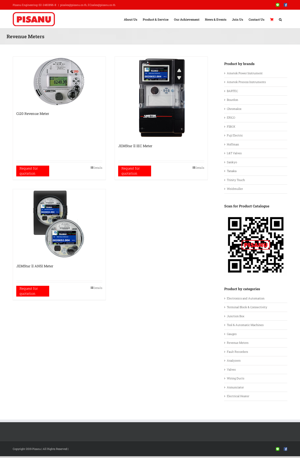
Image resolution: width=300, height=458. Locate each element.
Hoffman (233, 144)
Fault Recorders (237, 352)
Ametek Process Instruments (246, 82)
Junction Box (235, 316)
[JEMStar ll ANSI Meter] (59, 224)
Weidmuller (235, 189)
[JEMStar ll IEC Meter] (161, 98)
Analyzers (233, 360)
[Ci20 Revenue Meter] (59, 82)
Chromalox (234, 109)
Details (98, 167)
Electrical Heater (238, 396)
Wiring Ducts (235, 378)
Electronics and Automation (245, 298)
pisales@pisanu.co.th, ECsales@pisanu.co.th (88, 5)
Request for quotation (29, 171)
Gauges (232, 334)
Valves (231, 369)
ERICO (231, 117)
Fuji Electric (235, 135)
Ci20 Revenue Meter (32, 113)
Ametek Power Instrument (245, 73)
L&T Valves (234, 153)
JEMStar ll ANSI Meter (34, 266)
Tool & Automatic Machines (245, 325)
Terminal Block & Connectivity (247, 307)
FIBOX (231, 127)
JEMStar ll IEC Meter (135, 145)
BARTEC (232, 91)
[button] (280, 19)
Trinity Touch (236, 180)
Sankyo (232, 162)
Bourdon (232, 100)
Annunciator (235, 387)
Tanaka (232, 171)
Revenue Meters (237, 343)
